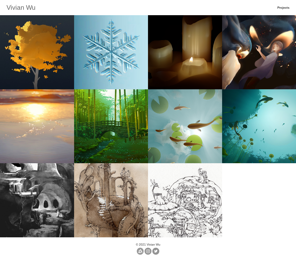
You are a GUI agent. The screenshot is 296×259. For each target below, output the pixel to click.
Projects (283, 7)
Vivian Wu (21, 7)
